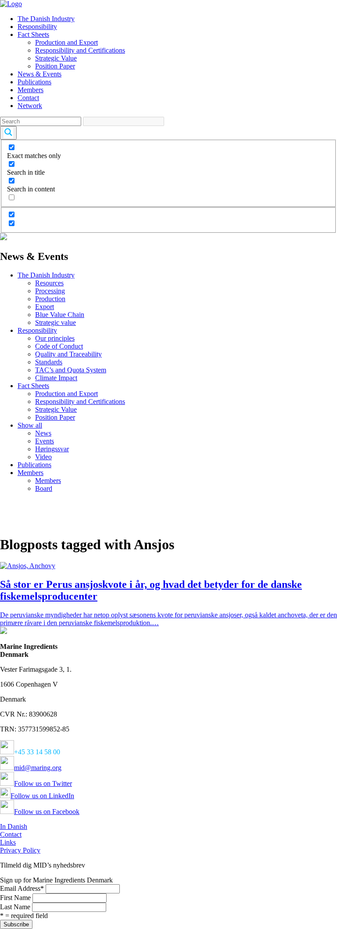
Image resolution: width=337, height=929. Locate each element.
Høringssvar (52, 449)
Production (50, 298)
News (43, 433)
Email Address (22, 888)
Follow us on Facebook (46, 811)
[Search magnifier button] (8, 133)
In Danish (13, 826)
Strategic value (55, 322)
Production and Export (66, 42)
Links (8, 842)
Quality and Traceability (68, 354)
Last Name (15, 907)
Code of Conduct (59, 346)
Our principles (55, 338)
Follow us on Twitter (43, 783)
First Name (15, 897)
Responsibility (37, 26)
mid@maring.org (37, 767)
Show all (30, 425)
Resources (49, 283)
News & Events (39, 74)
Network (30, 105)
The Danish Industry (46, 18)
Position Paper (55, 66)
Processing (50, 291)
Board (43, 488)
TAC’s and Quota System (70, 370)
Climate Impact (56, 378)
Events (44, 441)
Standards (48, 362)
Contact (28, 97)
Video (43, 457)
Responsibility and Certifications (80, 50)
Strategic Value (56, 58)
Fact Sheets (33, 34)
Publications (34, 82)
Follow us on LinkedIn (42, 795)
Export (44, 306)
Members (30, 90)
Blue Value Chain (59, 314)
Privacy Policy (20, 850)
